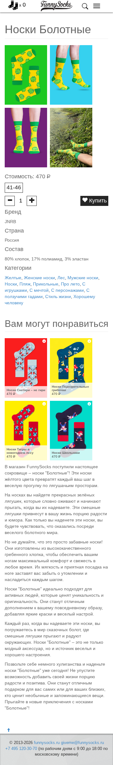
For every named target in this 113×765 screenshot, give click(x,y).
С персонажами (67, 290)
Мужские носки (82, 277)
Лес (61, 277)
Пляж (24, 283)
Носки (11, 283)
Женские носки (39, 277)
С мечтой (39, 290)
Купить (97, 200)
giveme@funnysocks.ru (82, 742)
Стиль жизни (58, 296)
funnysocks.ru (47, 742)
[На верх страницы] (8, 730)
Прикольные (45, 283)
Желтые (13, 277)
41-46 (14, 187)
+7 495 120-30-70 (21, 748)
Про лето (70, 283)
